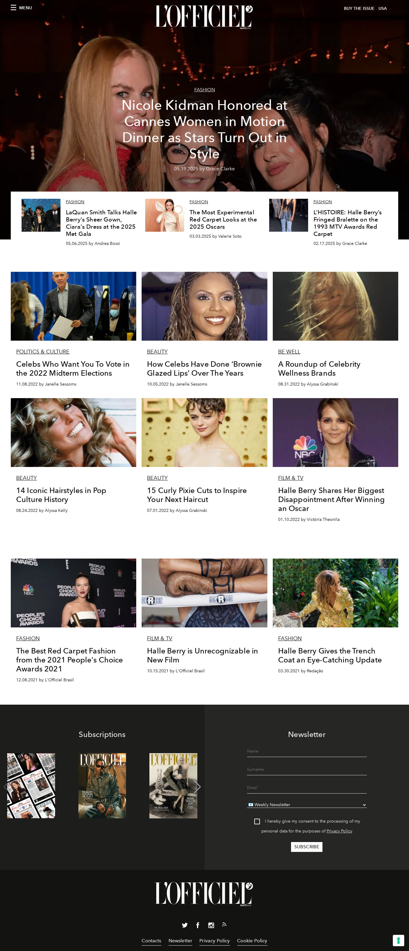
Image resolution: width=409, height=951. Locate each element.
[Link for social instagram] (211, 926)
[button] (197, 787)
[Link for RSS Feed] (224, 926)
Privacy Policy (339, 831)
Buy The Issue (359, 8)
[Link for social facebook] (198, 926)
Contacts (151, 941)
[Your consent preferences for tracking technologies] (398, 940)
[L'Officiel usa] (204, 17)
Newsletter (181, 941)
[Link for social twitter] (185, 926)
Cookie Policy (252, 941)
